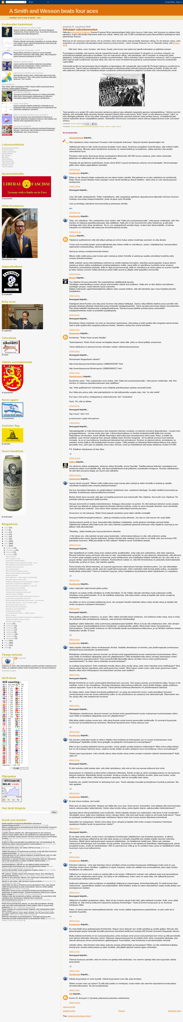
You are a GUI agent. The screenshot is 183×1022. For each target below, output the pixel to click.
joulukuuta (10, 548)
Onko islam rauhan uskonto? (16, 605)
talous (102, 126)
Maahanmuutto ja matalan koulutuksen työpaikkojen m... (25, 617)
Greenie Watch (7, 150)
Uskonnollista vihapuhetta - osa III (27, 50)
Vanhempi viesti (174, 1011)
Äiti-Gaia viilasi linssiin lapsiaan (16, 607)
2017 (6, 537)
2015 (6, 541)
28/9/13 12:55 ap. (75, 475)
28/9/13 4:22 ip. (74, 639)
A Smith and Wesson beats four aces (53, 11)
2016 (6, 539)
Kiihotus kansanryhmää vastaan (17, 571)
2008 (6, 647)
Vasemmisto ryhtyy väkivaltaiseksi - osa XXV (21, 586)
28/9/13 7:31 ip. (74, 971)
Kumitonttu (74, 173)
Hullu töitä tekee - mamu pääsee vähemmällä (21, 577)
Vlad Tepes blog (8, 163)
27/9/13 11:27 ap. (75, 232)
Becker (72, 278)
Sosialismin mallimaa (22, 92)
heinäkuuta (10, 625)
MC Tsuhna (6, 155)
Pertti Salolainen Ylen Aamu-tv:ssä (35, 857)
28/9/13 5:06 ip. (74, 732)
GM (70, 994)
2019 (6, 532)
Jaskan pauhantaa (9, 152)
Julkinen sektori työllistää (14, 594)
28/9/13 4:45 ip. (74, 675)
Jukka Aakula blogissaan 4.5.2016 (34, 825)
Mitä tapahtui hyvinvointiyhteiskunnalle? (19, 565)
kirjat (81, 126)
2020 (6, 530)
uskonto (107, 126)
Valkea (72, 462)
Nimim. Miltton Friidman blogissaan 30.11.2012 (27, 867)
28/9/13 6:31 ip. (74, 892)
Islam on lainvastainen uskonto (16, 590)
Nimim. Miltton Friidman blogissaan (27, 894)
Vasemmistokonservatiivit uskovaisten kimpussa (22, 596)
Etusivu (122, 1011)
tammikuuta (10, 638)
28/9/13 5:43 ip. (74, 793)
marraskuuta (10, 550)
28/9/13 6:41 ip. (74, 921)
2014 (6, 543)
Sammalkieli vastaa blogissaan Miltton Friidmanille (32, 911)
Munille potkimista (12, 575)
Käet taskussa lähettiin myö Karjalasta (28, 73)
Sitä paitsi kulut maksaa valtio (16, 579)
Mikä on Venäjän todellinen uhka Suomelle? (31, 115)
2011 (6, 643)
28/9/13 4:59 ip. (74, 705)
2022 (6, 527)
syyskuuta (10, 554)
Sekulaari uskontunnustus (15, 567)
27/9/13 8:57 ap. (74, 213)
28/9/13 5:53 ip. (74, 828)
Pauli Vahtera (7, 159)
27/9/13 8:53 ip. (74, 423)
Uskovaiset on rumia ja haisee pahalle (28, 39)
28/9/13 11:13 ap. (75, 545)
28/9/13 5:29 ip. (74, 760)
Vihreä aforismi (11, 556)
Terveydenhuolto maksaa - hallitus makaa (20, 613)
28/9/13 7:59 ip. (74, 990)
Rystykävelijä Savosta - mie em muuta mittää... (22, 602)
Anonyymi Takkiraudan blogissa (23, 915)
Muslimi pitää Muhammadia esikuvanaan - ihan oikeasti (25, 600)
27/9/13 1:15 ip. (74, 296)
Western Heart (7, 165)
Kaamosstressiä (8, 84)
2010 (6, 645)
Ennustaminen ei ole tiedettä (15, 588)
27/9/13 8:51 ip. (74, 406)
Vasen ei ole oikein (21, 103)
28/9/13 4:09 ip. (74, 609)
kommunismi (88, 126)
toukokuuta (10, 630)
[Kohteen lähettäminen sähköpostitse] (84, 124)
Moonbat (5, 157)
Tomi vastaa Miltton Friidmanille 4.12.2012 (37, 876)
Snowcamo (74, 333)
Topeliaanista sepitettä (13, 611)
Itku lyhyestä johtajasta (22, 126)
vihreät (119, 126)
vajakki (113, 126)
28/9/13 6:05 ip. (74, 857)
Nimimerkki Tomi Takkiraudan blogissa (17, 879)
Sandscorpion (76, 376)
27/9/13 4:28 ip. (74, 351)
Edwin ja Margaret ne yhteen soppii (27, 28)
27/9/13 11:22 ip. (74, 458)
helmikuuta (10, 636)
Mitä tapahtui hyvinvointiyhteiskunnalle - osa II (21, 563)
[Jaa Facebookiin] (93, 124)
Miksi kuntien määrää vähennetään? (18, 573)
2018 (6, 534)
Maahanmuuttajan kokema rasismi (17, 619)
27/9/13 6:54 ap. (74, 169)
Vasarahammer (76, 138)
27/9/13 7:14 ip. (74, 373)
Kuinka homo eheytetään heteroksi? (18, 598)
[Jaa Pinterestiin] (95, 124)
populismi (96, 126)
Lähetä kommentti (69, 1007)
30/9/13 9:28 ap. (74, 1003)
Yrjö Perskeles (7, 167)
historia (73, 126)
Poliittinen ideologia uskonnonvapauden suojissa (22, 582)
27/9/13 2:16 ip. (74, 315)
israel (78, 126)
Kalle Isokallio (7, 153)
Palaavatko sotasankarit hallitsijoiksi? (18, 584)
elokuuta (9, 623)
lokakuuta (9, 552)
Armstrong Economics (10, 148)
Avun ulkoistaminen (12, 569)
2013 (6, 546)
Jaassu (72, 235)
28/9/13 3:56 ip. (74, 580)
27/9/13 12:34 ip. (75, 274)
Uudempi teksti (69, 1011)
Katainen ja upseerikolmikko (15, 609)
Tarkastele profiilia (9, 671)
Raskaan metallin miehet (23, 62)
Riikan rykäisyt (11, 615)
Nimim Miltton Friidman (19, 889)
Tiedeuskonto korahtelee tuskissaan (18, 592)
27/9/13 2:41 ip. (74, 330)
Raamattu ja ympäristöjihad (15, 560)
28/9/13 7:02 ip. (74, 952)
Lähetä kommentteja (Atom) (79, 1016)
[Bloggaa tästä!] (87, 124)
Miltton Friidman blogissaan (29, 853)
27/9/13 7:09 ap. (74, 186)
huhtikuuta (10, 632)
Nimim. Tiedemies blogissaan (22, 907)
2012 (6, 641)
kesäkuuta (10, 628)
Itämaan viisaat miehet (13, 621)
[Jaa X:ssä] (90, 124)
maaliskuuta (10, 634)
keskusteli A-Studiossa (80, 32)
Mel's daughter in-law (13, 558)
